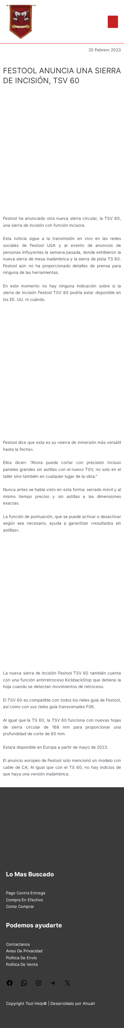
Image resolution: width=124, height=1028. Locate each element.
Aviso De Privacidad (24, 950)
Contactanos (18, 944)
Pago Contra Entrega (25, 892)
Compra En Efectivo (24, 899)
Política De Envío (21, 957)
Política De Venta (22, 964)
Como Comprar (20, 906)
